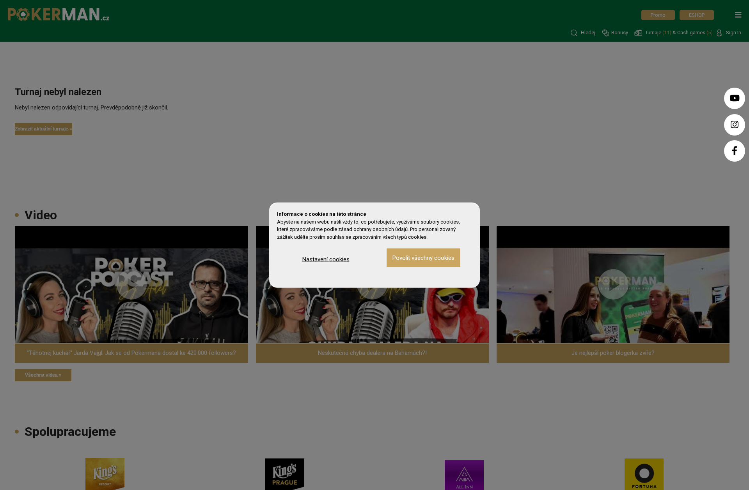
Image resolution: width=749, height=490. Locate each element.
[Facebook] (734, 151)
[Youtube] (734, 98)
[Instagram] (734, 125)
